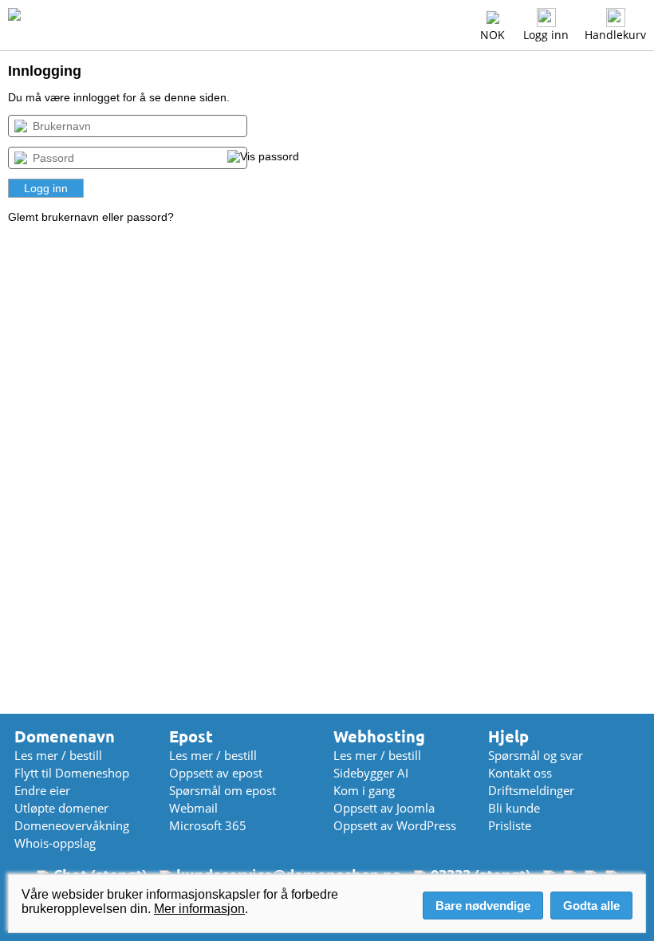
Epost (191, 736)
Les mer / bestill (58, 755)
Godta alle (591, 905)
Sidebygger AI (370, 773)
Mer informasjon (199, 908)
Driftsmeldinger (531, 790)
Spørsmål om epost (222, 790)
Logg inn (546, 34)
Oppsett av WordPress (394, 825)
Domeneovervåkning (71, 825)
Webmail (193, 808)
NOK (492, 34)
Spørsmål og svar (535, 755)
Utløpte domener (61, 808)
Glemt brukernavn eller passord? (91, 217)
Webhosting (379, 736)
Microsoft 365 (207, 825)
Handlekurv (615, 34)
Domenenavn (64, 736)
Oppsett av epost (215, 773)
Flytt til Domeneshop (71, 773)
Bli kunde (514, 808)
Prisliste (509, 825)
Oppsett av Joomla (384, 808)
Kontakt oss (520, 773)
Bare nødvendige (482, 905)
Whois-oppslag (55, 843)
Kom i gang (364, 790)
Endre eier (42, 790)
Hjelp (508, 736)
